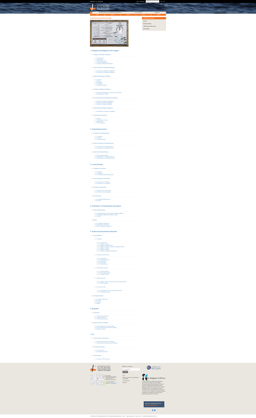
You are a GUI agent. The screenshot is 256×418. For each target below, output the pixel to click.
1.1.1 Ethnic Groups (99, 58)
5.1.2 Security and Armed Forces (102, 254)
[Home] (100, 7)
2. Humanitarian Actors (98, 129)
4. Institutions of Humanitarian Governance (105, 206)
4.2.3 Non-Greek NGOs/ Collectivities (103, 226)
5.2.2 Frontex (98, 300)
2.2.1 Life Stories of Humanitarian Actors (104, 146)
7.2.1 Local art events (100, 350)
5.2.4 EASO (97, 303)
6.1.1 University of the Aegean (101, 316)
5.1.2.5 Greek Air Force (103, 264)
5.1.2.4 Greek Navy (102, 262)
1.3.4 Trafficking (98, 83)
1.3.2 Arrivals (98, 81)
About (97, 14)
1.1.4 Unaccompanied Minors (101, 62)
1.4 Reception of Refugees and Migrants (101, 89)
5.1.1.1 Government (102, 242)
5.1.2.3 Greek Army (102, 261)
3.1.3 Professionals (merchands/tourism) (104, 174)
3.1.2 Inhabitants (98, 173)
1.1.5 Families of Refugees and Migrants (104, 63)
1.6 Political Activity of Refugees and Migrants (103, 108)
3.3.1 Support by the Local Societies (103, 190)
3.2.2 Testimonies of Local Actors (102, 183)
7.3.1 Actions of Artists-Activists (102, 359)
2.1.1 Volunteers (98, 136)
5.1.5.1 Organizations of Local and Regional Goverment (110, 290)
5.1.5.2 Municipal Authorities (104, 292)
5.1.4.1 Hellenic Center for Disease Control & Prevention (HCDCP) (112, 281)
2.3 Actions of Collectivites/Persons (100, 151)
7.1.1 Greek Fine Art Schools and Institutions (105, 341)
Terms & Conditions (130, 416)
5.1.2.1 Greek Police (102, 258)
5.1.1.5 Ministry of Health (103, 248)
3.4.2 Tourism (98, 200)
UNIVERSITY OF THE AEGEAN (96, 1)
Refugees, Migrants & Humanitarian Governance (110, 12)
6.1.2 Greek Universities (100, 317)
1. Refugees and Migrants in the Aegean (104, 51)
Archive (112, 14)
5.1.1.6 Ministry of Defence (104, 249)
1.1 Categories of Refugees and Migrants (102, 54)
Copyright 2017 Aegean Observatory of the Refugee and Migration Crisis (106, 416)
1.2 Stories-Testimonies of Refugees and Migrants (104, 67)
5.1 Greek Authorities (97, 235)
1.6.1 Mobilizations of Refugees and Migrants (105, 111)
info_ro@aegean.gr (113, 383)
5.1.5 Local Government (100, 287)
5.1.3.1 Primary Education (103, 271)
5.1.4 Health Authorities (100, 278)
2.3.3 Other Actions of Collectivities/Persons (105, 158)
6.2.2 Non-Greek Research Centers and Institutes (106, 327)
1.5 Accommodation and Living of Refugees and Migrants (105, 97)
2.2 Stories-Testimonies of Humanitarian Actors (103, 143)
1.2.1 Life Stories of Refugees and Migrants (104, 71)
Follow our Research (128, 366)
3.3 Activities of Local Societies (99, 187)
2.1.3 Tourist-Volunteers (100, 139)
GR (164, 1)
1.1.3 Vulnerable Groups (100, 60)
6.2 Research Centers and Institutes (100, 322)
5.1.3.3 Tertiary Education (103, 274)
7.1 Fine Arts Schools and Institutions (101, 338)
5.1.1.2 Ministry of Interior (103, 244)
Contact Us (142, 1)
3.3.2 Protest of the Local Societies (103, 192)
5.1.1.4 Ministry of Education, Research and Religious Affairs (111, 246)
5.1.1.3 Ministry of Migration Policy (105, 245)
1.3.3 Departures (98, 82)
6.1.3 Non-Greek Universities (101, 318)
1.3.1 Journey (98, 79)
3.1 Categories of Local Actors (99, 168)
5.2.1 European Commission (101, 299)
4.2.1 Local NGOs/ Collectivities (102, 223)
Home (91, 13)
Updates (128, 14)
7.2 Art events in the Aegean (99, 346)
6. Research (94, 309)
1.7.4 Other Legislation (100, 122)
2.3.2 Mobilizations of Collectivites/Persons (104, 156)
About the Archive (147, 23)
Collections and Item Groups (149, 26)
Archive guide (146, 28)
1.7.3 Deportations (99, 121)
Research (157, 12)
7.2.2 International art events (101, 351)
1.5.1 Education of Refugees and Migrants (104, 101)
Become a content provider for (153, 404)
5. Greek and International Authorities (103, 231)
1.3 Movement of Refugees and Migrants (101, 76)
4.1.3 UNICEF (98, 216)
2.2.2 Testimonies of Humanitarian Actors (104, 148)
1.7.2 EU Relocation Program (101, 120)
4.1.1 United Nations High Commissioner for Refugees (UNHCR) (109, 213)
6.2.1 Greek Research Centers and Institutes (105, 326)
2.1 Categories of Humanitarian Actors (101, 133)
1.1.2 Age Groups (99, 59)
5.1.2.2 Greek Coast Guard (103, 259)
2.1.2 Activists (98, 138)
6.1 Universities (96, 312)
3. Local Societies (96, 164)
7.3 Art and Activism (97, 355)
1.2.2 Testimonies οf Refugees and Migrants (105, 72)
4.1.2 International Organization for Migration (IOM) (106, 214)
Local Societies (138, 12)
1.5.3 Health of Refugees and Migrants (103, 104)
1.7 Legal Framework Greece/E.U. (100, 115)
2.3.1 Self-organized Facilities (101, 155)
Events (158, 14)
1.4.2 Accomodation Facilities (101, 94)
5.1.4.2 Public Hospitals (103, 283)
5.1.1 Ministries (98, 239)
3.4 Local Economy (97, 195)
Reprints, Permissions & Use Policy (150, 416)
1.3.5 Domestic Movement (101, 85)
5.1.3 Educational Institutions (101, 267)
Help (138, 1)
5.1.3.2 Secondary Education (104, 272)
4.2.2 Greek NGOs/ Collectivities (102, 224)
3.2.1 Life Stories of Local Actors (102, 182)
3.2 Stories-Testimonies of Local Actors (101, 178)
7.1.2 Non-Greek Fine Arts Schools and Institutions (106, 343)
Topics (143, 14)
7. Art (92, 334)
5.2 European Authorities (98, 295)
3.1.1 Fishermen (98, 172)
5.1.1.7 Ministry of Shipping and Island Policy (107, 251)
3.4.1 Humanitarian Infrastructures (102, 199)
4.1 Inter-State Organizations (99, 210)
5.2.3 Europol (98, 302)
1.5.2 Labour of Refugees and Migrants (103, 102)
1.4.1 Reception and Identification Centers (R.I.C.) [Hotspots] (108, 92)
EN (161, 1)
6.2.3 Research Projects (100, 329)
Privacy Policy (138, 416)
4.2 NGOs (95, 220)
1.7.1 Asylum (98, 118)
